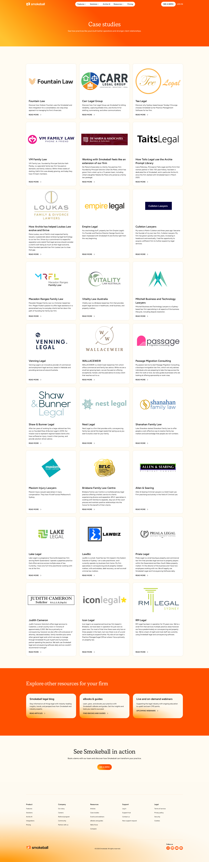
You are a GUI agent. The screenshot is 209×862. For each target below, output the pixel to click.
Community (62, 821)
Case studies (94, 813)
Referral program (64, 817)
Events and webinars (97, 817)
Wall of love (94, 825)
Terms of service (160, 809)
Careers (61, 813)
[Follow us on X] (168, 848)
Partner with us (63, 825)
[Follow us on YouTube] (177, 848)
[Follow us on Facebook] (181, 848)
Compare (93, 829)
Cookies (157, 821)
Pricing (28, 825)
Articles (92, 809)
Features (29, 809)
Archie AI (29, 817)
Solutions (29, 813)
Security (157, 817)
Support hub (126, 813)
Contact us (126, 817)
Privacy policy (159, 813)
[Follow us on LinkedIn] (172, 848)
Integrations (30, 821)
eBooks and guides (96, 821)
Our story (61, 809)
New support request (129, 821)
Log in (124, 809)
